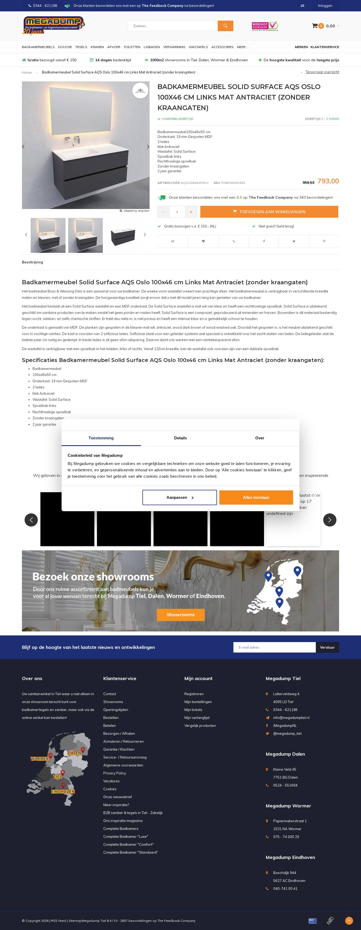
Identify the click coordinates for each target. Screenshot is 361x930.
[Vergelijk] (302, 5)
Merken (301, 47)
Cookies (110, 789)
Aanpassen (176, 497)
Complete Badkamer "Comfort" (128, 844)
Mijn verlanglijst (197, 717)
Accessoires (222, 47)
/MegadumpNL (285, 725)
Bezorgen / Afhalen (119, 733)
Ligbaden (152, 47)
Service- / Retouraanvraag (125, 757)
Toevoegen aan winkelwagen (272, 211)
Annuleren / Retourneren (123, 741)
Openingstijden (115, 710)
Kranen (97, 47)
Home (27, 72)
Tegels (81, 47)
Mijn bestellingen (198, 702)
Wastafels (198, 47)
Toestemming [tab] (101, 438)
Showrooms (113, 702)
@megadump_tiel (287, 733)
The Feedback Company (176, 921)
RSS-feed (58, 921)
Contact (109, 694)
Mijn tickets (193, 710)
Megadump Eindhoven (290, 857)
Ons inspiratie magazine (123, 821)
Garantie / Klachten (119, 749)
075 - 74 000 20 (286, 837)
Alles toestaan (256, 497)
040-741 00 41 (285, 888)
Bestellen (111, 717)
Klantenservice (325, 47)
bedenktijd (113, 60)
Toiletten (132, 47)
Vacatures (111, 781)
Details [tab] (180, 438)
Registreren (194, 694)
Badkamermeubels (38, 47)
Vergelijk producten (200, 725)
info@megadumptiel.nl (291, 717)
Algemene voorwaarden (123, 765)
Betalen (109, 725)
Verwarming (174, 47)
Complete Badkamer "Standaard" (130, 852)
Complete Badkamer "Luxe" (125, 836)
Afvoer (113, 47)
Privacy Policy (114, 773)
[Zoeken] (225, 26)
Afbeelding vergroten (136, 210)
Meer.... (243, 47)
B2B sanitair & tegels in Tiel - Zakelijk (133, 813)
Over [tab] (259, 438)
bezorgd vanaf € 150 (51, 60)
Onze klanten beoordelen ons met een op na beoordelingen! (251, 197)
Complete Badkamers (120, 828)
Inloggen (325, 5)
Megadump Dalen (285, 754)
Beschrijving (32, 262)
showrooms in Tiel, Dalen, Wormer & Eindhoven (199, 60)
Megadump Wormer (288, 806)
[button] (67, 519)
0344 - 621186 (45, 5)
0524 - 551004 (285, 785)
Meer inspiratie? (116, 805)
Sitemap (75, 921)
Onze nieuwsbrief (117, 797)
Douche (65, 47)
